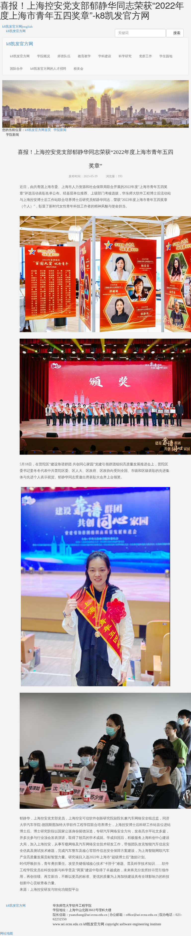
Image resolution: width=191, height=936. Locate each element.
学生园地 (165, 56)
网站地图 (6, 933)
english (28, 26)
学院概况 (43, 56)
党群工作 (145, 56)
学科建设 (104, 56)
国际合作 (16, 68)
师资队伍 (63, 56)
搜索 (176, 33)
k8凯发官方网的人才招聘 (48, 68)
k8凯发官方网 (12, 26)
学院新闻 (59, 130)
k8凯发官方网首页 (38, 130)
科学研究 (125, 56)
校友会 (78, 68)
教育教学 (84, 56)
